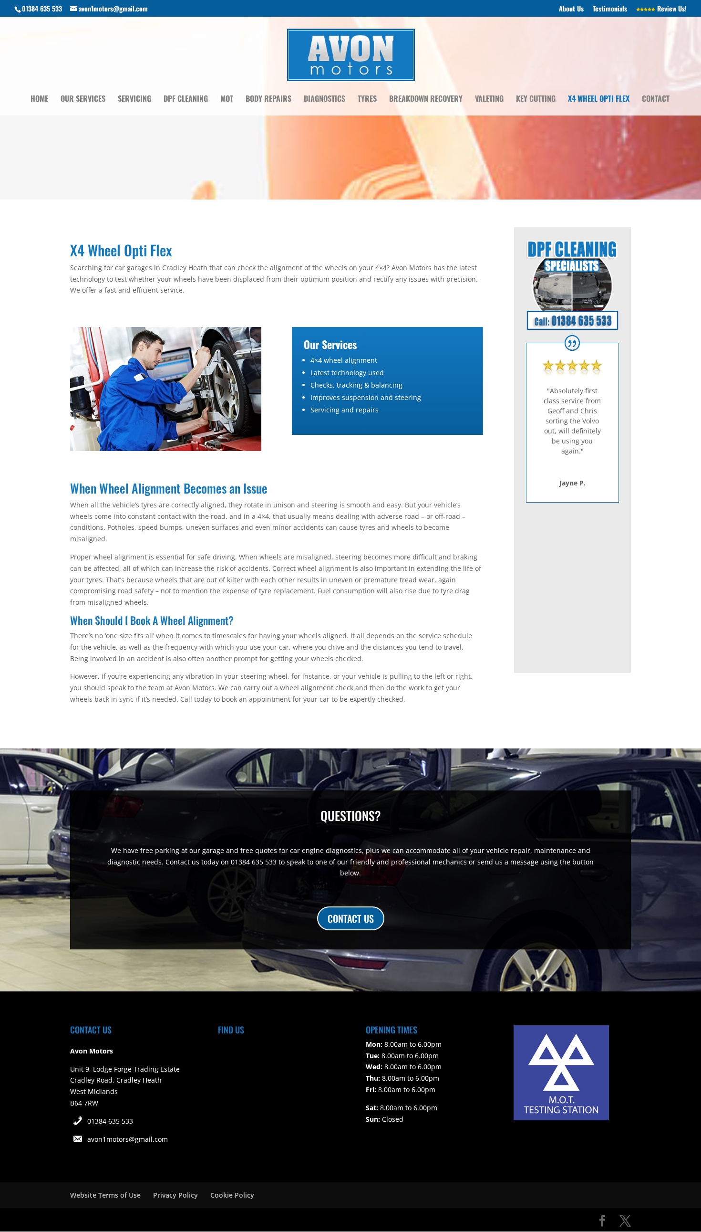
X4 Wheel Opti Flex (598, 99)
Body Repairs (268, 99)
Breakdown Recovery (426, 99)
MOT (226, 99)
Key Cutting (536, 99)
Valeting (489, 99)
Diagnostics (324, 99)
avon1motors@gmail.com (127, 1139)
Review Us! (671, 9)
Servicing (134, 99)
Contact (656, 99)
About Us (571, 9)
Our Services (83, 99)
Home (39, 99)
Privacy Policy (175, 1195)
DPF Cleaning (186, 99)
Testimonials (610, 9)
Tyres (367, 99)
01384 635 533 (110, 1121)
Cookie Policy (232, 1195)
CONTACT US (351, 918)
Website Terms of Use (105, 1195)
